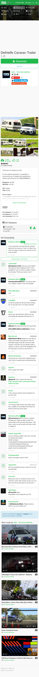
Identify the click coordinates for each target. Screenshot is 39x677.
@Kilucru (21, 281)
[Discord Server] (17, 74)
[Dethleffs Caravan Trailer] (19, 127)
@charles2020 (13, 281)
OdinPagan (12, 490)
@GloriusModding (23, 329)
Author (22, 242)
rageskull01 (12, 465)
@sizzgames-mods (14, 266)
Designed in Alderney (7, 668)
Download (20, 61)
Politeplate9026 (13, 455)
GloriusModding (13, 291)
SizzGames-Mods (14, 242)
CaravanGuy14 (13, 402)
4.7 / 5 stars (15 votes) (6, 165)
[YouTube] (15, 74)
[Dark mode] (33, 2)
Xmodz (10, 391)
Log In (19, 514)
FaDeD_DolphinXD (14, 433)
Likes (17, 161)
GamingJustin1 (13, 502)
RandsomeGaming (14, 356)
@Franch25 (12, 492)
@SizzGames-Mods (14, 338)
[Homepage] (12, 74)
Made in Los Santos (7, 670)
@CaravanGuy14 (14, 418)
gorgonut (11, 377)
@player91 (12, 379)
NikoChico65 (12, 336)
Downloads (8, 161)
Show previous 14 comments (19, 259)
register (25, 514)
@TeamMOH (12, 329)
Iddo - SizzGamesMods (20, 72)
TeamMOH (11, 300)
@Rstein (11, 326)
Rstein (10, 312)
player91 (11, 367)
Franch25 (11, 476)
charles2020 (12, 263)
